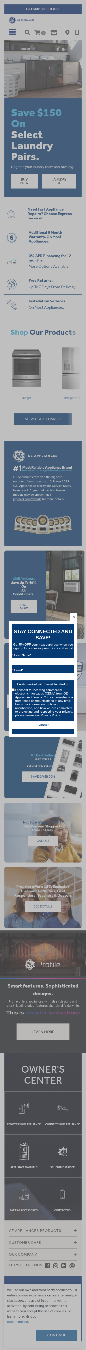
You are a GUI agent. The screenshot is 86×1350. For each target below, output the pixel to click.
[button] (73, 617)
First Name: (21, 655)
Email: (17, 670)
